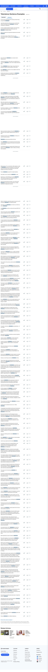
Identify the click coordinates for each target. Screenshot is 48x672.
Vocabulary (15, 657)
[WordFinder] (46, 6)
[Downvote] (27, 19)
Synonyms (3, 17)
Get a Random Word (5, 654)
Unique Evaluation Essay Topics (28, 632)
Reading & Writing (16, 661)
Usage (14, 659)
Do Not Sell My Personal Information (28, 660)
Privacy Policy (27, 652)
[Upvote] (24, 19)
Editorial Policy (27, 654)
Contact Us (38, 650)
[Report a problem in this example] (29, 19)
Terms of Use (27, 657)
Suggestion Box (39, 652)
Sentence (4, 11)
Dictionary (15, 650)
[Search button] (40, 9)
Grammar (14, 655)
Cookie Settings (27, 655)
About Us (26, 650)
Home (1, 11)
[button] (43, 6)
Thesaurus (15, 652)
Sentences (8, 8)
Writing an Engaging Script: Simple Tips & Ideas (12, 633)
